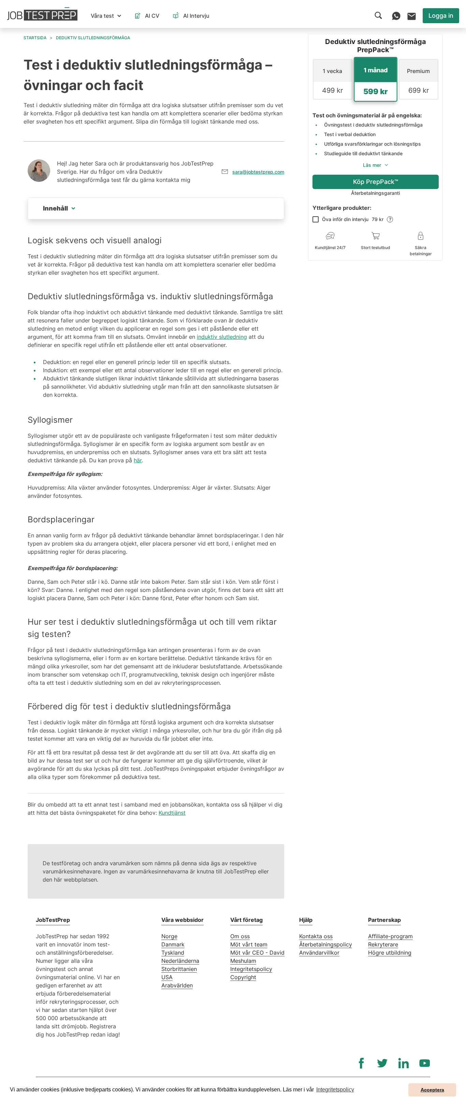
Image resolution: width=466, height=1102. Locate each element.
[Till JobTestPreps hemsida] (42, 14)
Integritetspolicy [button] (335, 1089)
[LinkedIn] (403, 1063)
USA (167, 977)
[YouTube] (424, 1063)
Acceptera (432, 1089)
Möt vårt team (248, 944)
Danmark (173, 944)
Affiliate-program (390, 936)
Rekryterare (383, 944)
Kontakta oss (316, 936)
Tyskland (172, 952)
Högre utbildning (389, 952)
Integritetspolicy (251, 969)
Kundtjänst (172, 812)
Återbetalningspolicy (325, 944)
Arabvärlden (177, 985)
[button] (106, 16)
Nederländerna (180, 960)
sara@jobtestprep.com (258, 172)
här (138, 460)
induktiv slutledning (222, 336)
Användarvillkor (319, 952)
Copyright (243, 977)
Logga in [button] (440, 15)
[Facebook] (361, 1063)
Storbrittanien (179, 969)
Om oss (240, 936)
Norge (169, 936)
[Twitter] (382, 1063)
